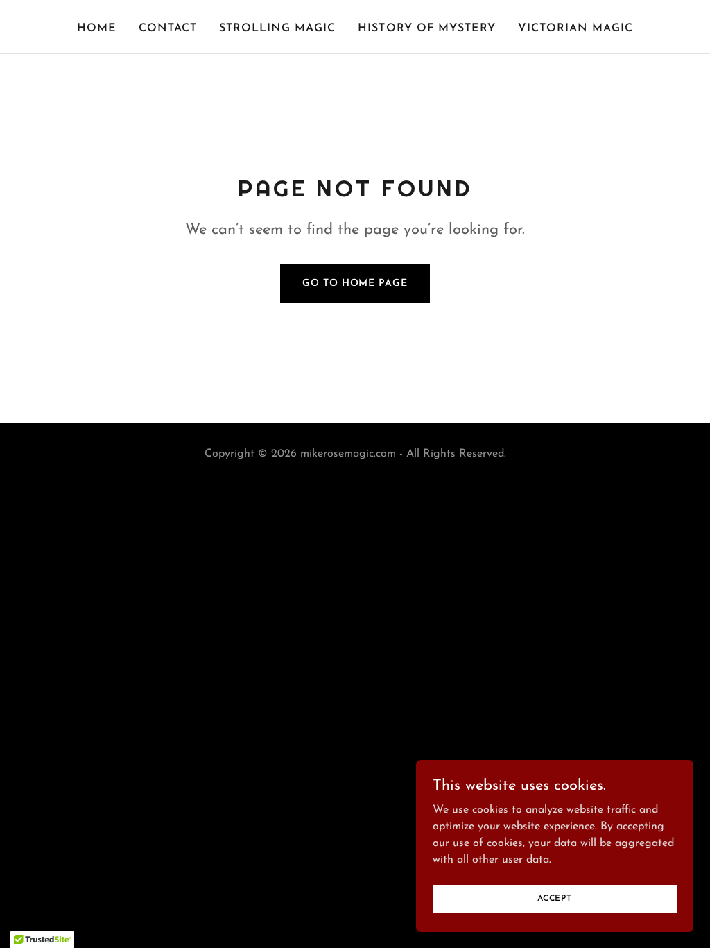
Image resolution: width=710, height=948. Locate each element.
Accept (554, 898)
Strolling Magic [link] (277, 28)
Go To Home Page (354, 283)
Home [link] (96, 28)
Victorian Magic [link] (575, 28)
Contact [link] (168, 28)
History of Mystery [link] (426, 28)
